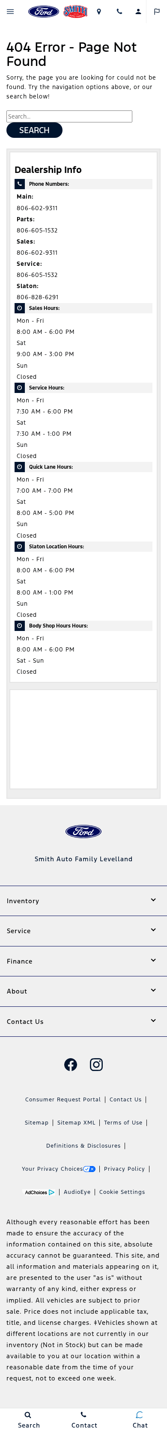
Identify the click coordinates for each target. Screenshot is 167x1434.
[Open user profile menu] (138, 11)
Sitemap (37, 1122)
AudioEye (77, 1192)
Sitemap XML (76, 1122)
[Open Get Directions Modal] (98, 11)
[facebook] (70, 1064)
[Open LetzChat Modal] (156, 11)
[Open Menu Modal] (10, 11)
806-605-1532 (37, 230)
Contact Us (126, 1099)
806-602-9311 (37, 208)
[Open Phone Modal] (119, 11)
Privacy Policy (124, 1169)
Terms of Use (123, 1122)
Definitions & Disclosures (83, 1145)
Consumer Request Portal (63, 1099)
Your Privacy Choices (52, 1169)
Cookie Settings (122, 1192)
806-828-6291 (38, 297)
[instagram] (96, 1064)
